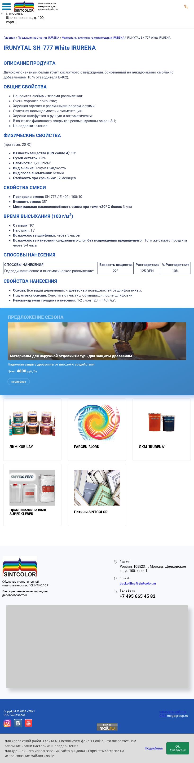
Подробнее (154, 748)
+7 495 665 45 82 (137, 596)
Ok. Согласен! (178, 748)
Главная (9, 37)
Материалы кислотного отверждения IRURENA (93, 37)
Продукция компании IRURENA (38, 37)
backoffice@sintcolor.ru (138, 583)
